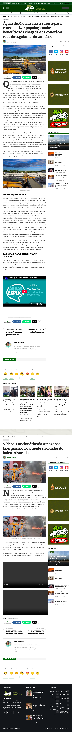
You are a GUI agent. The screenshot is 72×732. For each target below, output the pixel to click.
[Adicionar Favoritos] (44, 77)
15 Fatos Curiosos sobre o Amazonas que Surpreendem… (61, 154)
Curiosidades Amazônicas (64, 698)
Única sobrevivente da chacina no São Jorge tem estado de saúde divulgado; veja (61, 403)
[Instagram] (18, 352)
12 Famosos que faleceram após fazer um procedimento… (61, 162)
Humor (64, 701)
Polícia (52, 136)
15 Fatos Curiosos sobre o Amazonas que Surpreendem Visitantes (26, 3)
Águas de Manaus (13, 317)
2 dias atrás (59, 165)
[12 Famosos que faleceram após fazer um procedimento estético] (51, 162)
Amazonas (6, 19)
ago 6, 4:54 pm (42, 409)
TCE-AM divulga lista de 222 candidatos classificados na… (61, 185)
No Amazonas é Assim (14, 728)
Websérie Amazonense (24, 317)
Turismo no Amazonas (64, 704)
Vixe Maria (64, 694)
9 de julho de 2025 (38, 722)
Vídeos (66, 8)
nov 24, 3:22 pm (8, 407)
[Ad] (58, 71)
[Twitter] (16, 352)
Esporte (63, 691)
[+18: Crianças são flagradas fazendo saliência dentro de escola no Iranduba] (10, 391)
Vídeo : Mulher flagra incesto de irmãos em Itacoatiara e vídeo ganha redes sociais (44, 403)
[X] (15, 712)
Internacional (54, 712)
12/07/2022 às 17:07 (12, 458)
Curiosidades (54, 709)
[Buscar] (68, 13)
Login (67, 3)
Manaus (54, 691)
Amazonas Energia (13, 618)
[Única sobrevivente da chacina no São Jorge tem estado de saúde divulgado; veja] (61, 391)
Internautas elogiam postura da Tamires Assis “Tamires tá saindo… (39, 705)
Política (54, 703)
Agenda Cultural (54, 714)
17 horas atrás (59, 157)
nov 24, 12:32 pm (25, 414)
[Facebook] (4, 712)
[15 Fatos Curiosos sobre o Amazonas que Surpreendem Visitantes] (51, 154)
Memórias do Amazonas (64, 712)
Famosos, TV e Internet (54, 700)
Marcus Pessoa (11, 41)
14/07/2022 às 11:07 (11, 42)
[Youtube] (18, 712)
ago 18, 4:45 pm (59, 409)
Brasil (54, 706)
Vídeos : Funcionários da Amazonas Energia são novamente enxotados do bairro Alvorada (33, 448)
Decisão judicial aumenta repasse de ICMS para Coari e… (61, 177)
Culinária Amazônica (64, 708)
